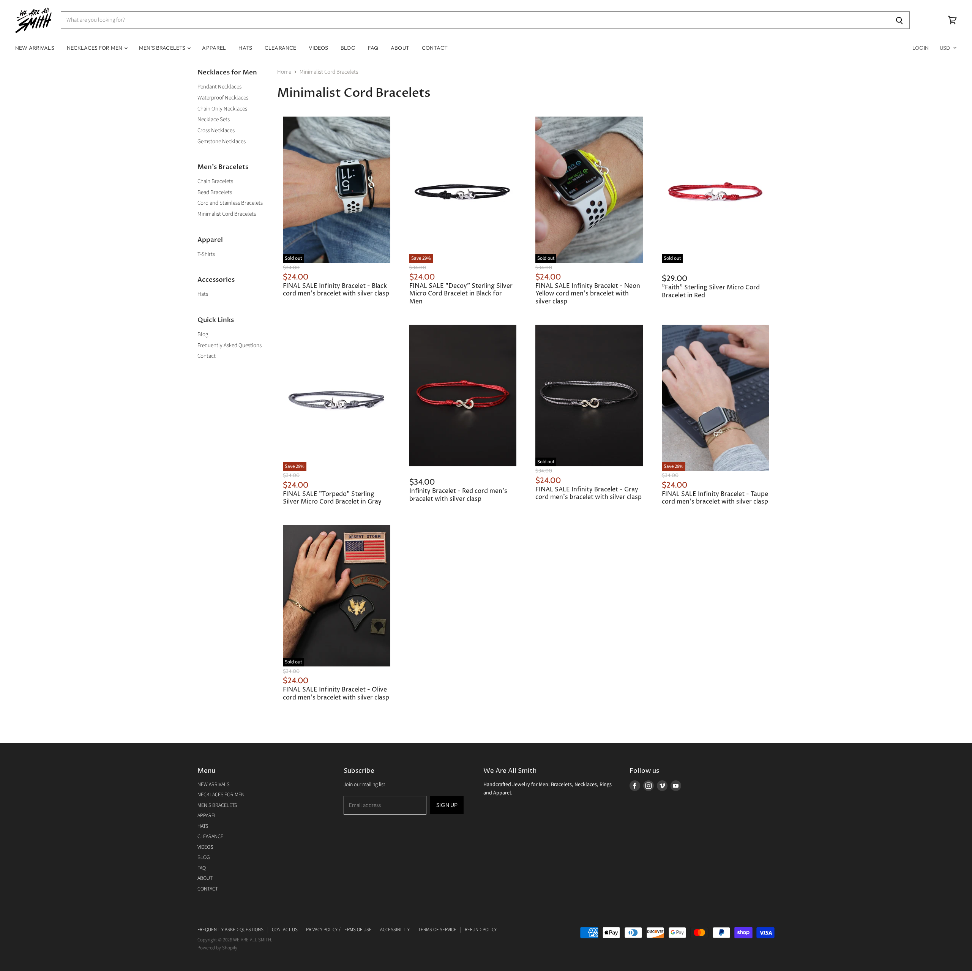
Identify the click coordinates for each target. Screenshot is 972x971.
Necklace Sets (213, 119)
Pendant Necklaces (219, 87)
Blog (202, 334)
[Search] (900, 20)
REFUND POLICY (481, 929)
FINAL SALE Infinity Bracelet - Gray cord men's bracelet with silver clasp (588, 493)
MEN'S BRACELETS (162, 47)
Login (920, 47)
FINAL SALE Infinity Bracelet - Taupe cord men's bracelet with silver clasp (715, 498)
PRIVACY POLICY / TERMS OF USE (339, 929)
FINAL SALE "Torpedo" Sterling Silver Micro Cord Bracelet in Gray (332, 498)
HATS (245, 47)
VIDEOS (318, 47)
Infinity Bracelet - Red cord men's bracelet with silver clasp (458, 495)
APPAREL (214, 47)
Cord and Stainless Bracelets (230, 203)
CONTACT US (285, 929)
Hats (202, 294)
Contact (206, 356)
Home (284, 72)
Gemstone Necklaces (221, 141)
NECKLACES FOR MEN (95, 47)
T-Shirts (206, 254)
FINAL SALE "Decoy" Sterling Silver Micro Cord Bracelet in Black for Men (461, 294)
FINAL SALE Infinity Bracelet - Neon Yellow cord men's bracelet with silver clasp (587, 294)
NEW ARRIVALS (34, 47)
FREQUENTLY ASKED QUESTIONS (230, 929)
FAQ (373, 47)
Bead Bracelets (214, 192)
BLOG (348, 47)
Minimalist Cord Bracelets (226, 214)
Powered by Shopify (217, 947)
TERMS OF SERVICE (437, 929)
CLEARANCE (280, 47)
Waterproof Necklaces (222, 98)
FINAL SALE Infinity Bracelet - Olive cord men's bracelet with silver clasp (336, 693)
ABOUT (400, 47)
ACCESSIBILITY (395, 929)
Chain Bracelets (215, 181)
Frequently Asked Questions (229, 345)
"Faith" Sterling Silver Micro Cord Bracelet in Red (711, 291)
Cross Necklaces (216, 130)
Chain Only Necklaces (222, 109)
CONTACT (435, 47)
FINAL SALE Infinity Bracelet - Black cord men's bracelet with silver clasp (336, 290)
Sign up (447, 804)
